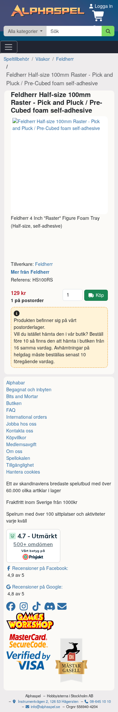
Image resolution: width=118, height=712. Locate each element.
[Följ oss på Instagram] (24, 608)
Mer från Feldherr (30, 271)
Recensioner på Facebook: (40, 568)
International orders (26, 416)
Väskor (42, 59)
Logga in (103, 6)
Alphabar (15, 382)
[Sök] (108, 31)
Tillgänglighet (20, 464)
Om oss (14, 451)
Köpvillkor (16, 437)
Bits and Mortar (22, 396)
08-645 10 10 (100, 701)
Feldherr (65, 59)
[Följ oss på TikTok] (37, 608)
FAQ (10, 410)
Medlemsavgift (21, 444)
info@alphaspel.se (45, 706)
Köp (100, 295)
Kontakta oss (19, 430)
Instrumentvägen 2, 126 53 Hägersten (47, 701)
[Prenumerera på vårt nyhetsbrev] (62, 608)
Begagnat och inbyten (28, 389)
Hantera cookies (23, 471)
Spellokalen (18, 458)
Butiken (14, 403)
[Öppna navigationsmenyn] (8, 47)
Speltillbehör (16, 59)
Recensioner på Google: (37, 586)
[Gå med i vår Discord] (50, 608)
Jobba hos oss (21, 423)
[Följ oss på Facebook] (12, 608)
